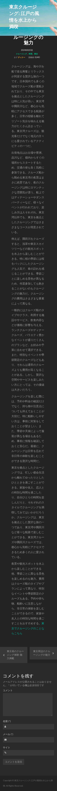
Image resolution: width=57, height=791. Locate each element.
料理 (30, 54)
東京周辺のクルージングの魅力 (41, 653)
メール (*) (8, 734)
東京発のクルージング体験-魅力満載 (15, 655)
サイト (6, 747)
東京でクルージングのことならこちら (27, 628)
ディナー (21, 57)
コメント (8, 690)
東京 (36, 54)
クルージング (21, 54)
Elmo (37, 57)
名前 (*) (7, 721)
